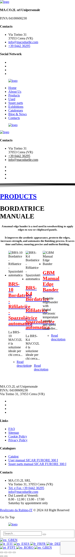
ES (27, 544)
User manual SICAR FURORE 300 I (33, 460)
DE (61, 544)
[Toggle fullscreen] (6, 552)
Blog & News (17, 114)
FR (43, 544)
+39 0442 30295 (19, 46)
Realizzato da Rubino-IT (16, 510)
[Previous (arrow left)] (1, 556)
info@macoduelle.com (23, 42)
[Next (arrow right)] (6, 556)
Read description (24, 363)
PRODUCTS (18, 196)
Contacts (14, 118)
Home (12, 88)
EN (15, 540)
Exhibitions (15, 106)
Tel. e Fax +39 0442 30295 (26, 488)
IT (12, 544)
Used (11, 99)
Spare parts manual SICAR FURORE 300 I (37, 464)
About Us (14, 91)
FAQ (11, 429)
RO (31, 547)
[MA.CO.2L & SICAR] (4, 2)
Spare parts (15, 103)
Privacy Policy (18, 440)
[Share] (10, 552)
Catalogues (15, 110)
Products (14, 95)
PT (13, 547)
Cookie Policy (17, 436)
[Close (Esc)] (14, 552)
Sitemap (13, 432)
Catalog (13, 456)
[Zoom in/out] (1, 552)
